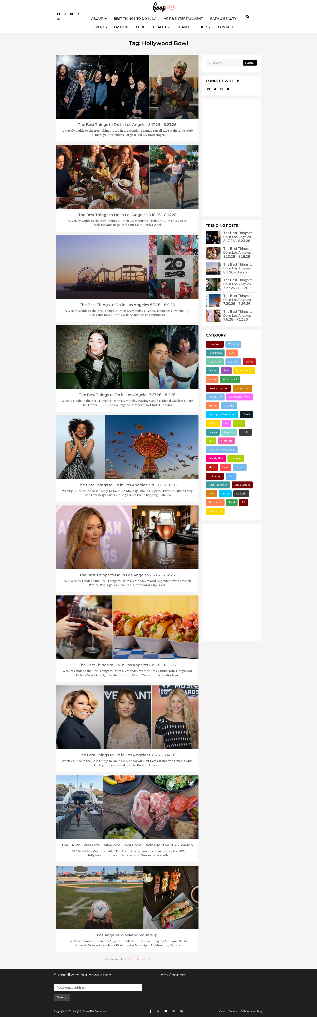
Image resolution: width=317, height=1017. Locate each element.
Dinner (240, 467)
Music (212, 467)
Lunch (239, 423)
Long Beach (215, 353)
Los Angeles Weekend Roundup (127, 935)
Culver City (215, 397)
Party (232, 353)
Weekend (233, 344)
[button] (248, 17)
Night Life (226, 440)
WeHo (212, 379)
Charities (229, 405)
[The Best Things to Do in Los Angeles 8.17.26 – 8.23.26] (213, 237)
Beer (231, 476)
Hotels (246, 414)
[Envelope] (173, 1011)
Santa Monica (242, 484)
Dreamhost (100, 1011)
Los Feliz (233, 361)
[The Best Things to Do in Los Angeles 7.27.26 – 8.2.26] (213, 284)
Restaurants (215, 502)
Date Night (215, 361)
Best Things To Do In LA (135, 18)
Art (226, 423)
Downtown (215, 344)
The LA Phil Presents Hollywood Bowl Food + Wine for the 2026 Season (127, 845)
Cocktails (241, 493)
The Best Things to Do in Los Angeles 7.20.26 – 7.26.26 (127, 485)
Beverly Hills (216, 458)
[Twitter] (215, 89)
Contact (226, 27)
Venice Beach (230, 379)
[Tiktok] (78, 14)
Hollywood (215, 476)
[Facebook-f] (150, 1011)
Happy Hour (242, 388)
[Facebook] (58, 14)
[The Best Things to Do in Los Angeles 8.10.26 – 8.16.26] (213, 253)
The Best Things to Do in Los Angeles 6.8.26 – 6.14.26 (127, 755)
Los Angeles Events (239, 397)
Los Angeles (215, 511)
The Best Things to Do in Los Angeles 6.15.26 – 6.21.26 (127, 665)
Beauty (213, 370)
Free (226, 370)
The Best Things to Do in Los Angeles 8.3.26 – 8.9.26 (127, 305)
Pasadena (229, 432)
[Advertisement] (232, 158)
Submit (250, 63)
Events (100, 27)
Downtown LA (244, 370)
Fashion (121, 27)
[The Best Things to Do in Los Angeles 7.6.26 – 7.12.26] (213, 316)
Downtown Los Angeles (222, 449)
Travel (183, 27)
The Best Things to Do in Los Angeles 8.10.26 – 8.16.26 (127, 215)
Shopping (235, 458)
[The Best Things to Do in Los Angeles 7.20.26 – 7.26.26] (213, 300)
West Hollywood (218, 484)
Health (159, 27)
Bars (211, 440)
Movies (213, 405)
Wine (212, 493)
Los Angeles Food (218, 388)
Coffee (249, 361)
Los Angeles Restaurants (222, 414)
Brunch (213, 432)
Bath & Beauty (223, 18)
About (97, 18)
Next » (145, 959)
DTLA (225, 493)
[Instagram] (65, 14)
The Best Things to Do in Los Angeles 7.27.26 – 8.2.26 (127, 395)
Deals (225, 467)
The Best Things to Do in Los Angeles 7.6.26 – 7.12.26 (127, 575)
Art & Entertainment (183, 18)
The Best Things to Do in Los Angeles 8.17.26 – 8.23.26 (127, 124)
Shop (202, 27)
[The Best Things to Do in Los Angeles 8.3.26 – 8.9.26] (213, 268)
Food (141, 27)
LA (243, 502)
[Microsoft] (71, 14)
